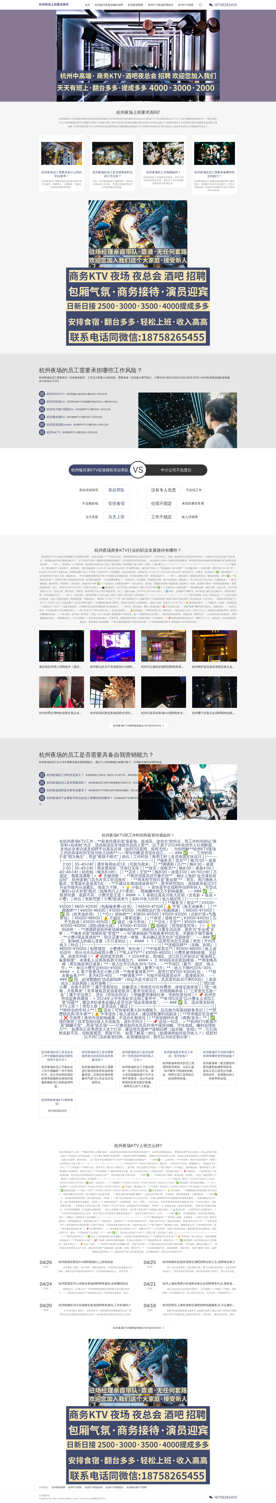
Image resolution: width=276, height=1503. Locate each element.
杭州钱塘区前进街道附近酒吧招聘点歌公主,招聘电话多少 (199, 1262)
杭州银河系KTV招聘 (137, 1487)
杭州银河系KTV (98, 1498)
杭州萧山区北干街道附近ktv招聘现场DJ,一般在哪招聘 (124, 666)
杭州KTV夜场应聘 (94, 1487)
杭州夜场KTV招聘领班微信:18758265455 (137, 725)
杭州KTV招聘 (185, 4)
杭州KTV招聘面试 (114, 1487)
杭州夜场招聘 (135, 4)
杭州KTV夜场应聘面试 (160, 4)
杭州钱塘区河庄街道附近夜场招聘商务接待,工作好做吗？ (95, 1305)
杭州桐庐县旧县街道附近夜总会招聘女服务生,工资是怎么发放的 (232, 666)
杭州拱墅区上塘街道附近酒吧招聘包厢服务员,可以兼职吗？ (200, 1305)
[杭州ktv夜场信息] (138, 273)
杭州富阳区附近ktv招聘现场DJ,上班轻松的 (86, 1262)
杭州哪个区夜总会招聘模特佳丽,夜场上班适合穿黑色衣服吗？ (231, 713)
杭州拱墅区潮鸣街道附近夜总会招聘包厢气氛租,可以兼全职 (77, 713)
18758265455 (225, 5)
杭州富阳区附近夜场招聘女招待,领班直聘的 (118, 713)
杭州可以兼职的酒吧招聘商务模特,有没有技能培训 (173, 666)
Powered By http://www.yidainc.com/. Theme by (64, 1498)
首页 (87, 4)
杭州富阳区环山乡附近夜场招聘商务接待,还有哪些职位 (93, 1283)
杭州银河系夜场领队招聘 (109, 4)
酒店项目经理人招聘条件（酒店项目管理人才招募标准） (75, 666)
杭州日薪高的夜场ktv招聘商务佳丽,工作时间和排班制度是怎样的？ (184, 713)
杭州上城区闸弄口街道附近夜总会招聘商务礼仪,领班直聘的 (200, 1283)
